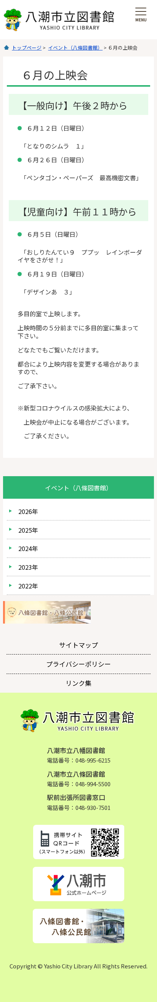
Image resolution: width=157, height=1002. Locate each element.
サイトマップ (78, 645)
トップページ (27, 47)
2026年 (28, 511)
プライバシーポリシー (78, 664)
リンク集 (78, 683)
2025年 (28, 530)
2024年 (28, 548)
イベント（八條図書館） (75, 47)
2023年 (28, 567)
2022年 (28, 585)
